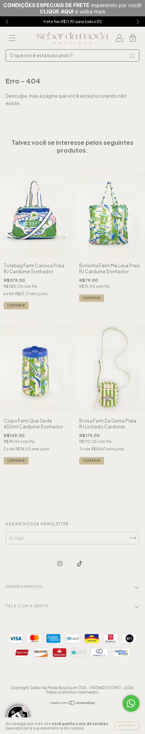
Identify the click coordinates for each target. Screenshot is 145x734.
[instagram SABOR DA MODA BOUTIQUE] (60, 563)
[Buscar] (132, 56)
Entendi (127, 726)
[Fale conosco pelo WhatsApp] (131, 703)
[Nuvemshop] (72, 703)
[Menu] (12, 39)
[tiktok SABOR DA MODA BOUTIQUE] (79, 563)
